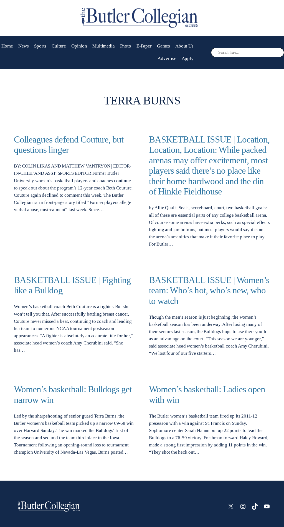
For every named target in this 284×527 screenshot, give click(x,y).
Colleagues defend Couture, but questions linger (68, 144)
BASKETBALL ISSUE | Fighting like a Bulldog (72, 285)
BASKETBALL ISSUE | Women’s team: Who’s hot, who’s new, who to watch (209, 290)
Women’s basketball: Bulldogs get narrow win (73, 394)
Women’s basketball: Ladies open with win (207, 394)
